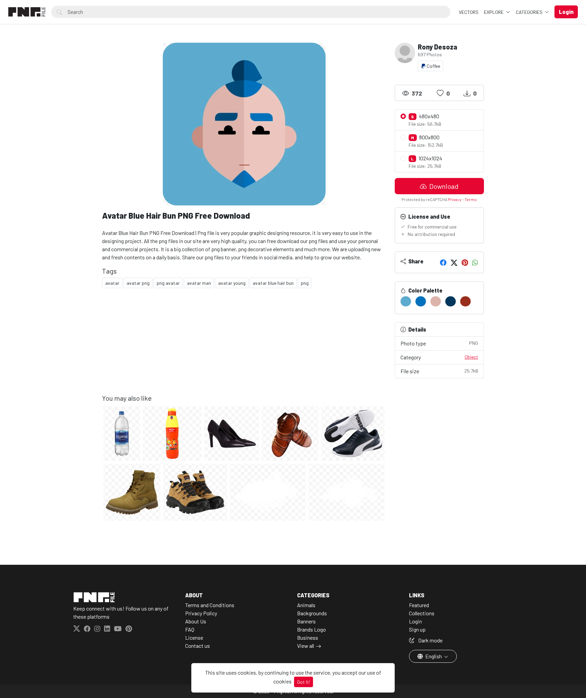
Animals (306, 605)
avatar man (199, 283)
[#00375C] (450, 301)
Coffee (433, 66)
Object (471, 357)
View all (305, 645)
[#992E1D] (465, 301)
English (433, 656)
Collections (421, 613)
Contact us (197, 645)
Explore (494, 12)
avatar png (138, 283)
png (305, 283)
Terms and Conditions (209, 605)
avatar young (232, 283)
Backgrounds (312, 613)
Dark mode (430, 640)
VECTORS (468, 12)
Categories (530, 12)
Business (307, 637)
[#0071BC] (420, 301)
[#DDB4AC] (435, 301)
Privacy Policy (201, 613)
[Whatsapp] (475, 262)
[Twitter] (454, 262)
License (194, 637)
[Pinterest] (465, 262)
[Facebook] (443, 262)
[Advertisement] (244, 346)
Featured (419, 605)
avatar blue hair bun (273, 283)
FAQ (189, 629)
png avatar (168, 283)
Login (415, 621)
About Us (195, 621)
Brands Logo (311, 629)
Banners (306, 621)
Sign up (417, 629)
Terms (471, 199)
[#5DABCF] (406, 301)
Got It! (303, 682)
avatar (112, 283)
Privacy (455, 199)
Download (443, 186)
